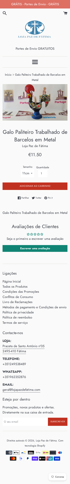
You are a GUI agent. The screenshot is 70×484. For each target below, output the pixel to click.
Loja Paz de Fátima (46, 440)
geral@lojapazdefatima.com (21, 389)
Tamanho (27, 167)
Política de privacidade (18, 312)
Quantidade (42, 167)
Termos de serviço (15, 322)
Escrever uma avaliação (35, 248)
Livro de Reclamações (17, 302)
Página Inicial (12, 281)
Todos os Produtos (15, 286)
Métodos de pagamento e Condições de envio (34, 307)
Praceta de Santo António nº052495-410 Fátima (24, 348)
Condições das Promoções (21, 291)
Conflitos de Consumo (18, 297)
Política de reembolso (17, 317)
